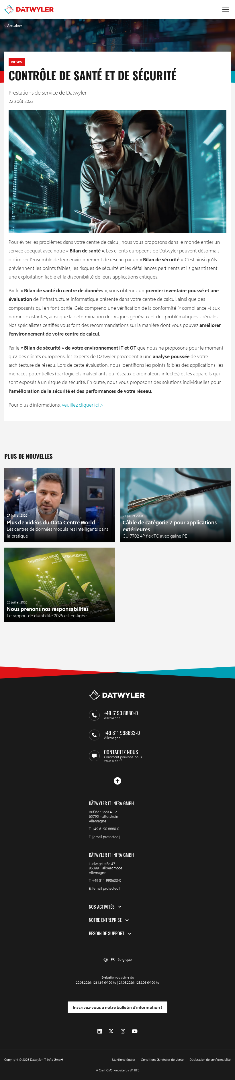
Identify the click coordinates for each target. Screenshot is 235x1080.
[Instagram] (123, 1031)
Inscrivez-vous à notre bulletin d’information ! (117, 1007)
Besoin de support (106, 933)
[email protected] (106, 836)
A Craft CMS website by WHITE (117, 1070)
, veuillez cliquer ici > (81, 404)
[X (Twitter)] (111, 1031)
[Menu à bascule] (225, 9)
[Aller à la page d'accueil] (29, 9)
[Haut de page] (117, 780)
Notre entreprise (105, 920)
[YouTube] (135, 1031)
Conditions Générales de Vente (162, 1059)
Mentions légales (123, 1059)
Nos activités (102, 907)
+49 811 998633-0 (106, 880)
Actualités (14, 26)
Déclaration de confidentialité (210, 1059)
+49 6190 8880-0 (105, 828)
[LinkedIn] (99, 1031)
